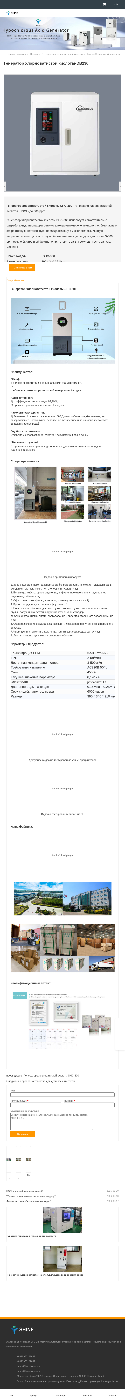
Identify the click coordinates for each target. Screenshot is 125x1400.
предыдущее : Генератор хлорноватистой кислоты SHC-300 (42, 1075)
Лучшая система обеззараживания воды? (28, 1201)
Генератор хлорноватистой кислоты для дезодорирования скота (18, 1177)
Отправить (22, 1134)
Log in (114, 4)
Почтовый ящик (18, 1100)
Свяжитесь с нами (23, 267)
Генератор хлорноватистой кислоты (64, 54)
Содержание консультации (24, 1111)
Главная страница (16, 54)
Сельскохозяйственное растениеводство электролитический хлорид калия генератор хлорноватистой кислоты (28, 1177)
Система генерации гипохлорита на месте (8, 1177)
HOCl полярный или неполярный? (24, 1191)
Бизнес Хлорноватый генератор (104, 54)
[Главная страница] (12, 13)
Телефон (68, 1100)
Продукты (35, 54)
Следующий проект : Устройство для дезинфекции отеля (40, 1081)
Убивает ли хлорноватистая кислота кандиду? (31, 1196)
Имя (12, 1090)
